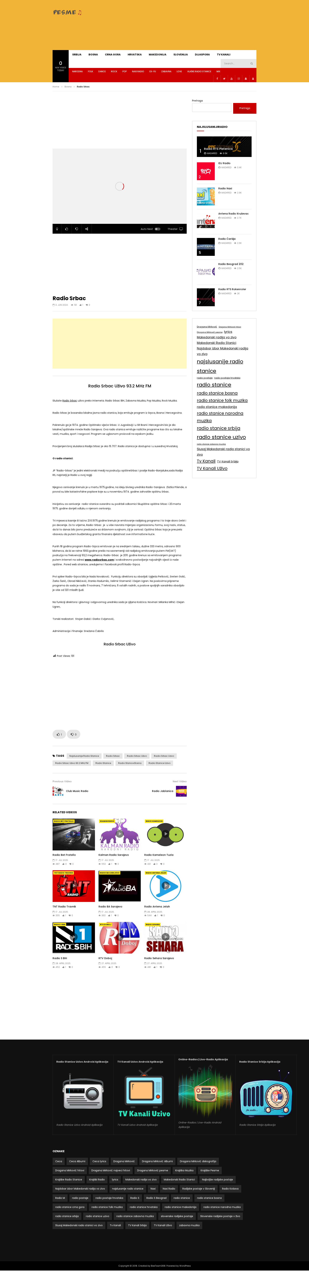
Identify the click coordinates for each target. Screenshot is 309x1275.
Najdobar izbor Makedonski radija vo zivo (222, 351)
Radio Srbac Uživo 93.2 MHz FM (71, 763)
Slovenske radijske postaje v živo (220, 1216)
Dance (102, 71)
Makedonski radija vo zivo (216, 337)
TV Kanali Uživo (212, 468)
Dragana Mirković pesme (209, 332)
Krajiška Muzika (184, 1170)
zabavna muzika (189, 1225)
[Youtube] (231, 78)
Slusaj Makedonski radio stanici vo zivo (223, 452)
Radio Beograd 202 (231, 264)
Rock (114, 71)
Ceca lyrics (99, 1161)
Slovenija (180, 54)
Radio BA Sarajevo (109, 873)
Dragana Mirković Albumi (157, 1161)
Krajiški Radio (97, 1179)
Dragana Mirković (207, 326)
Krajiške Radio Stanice (68, 1179)
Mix (218, 71)
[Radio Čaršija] (206, 247)
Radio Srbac (69, 400)
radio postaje (205, 377)
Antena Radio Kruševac (233, 213)
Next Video (180, 781)
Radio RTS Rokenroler (232, 289)
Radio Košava (230, 1188)
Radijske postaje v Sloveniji (198, 1188)
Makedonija (157, 54)
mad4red (212, 153)
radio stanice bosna (129, 763)
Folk (90, 71)
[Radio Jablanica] (181, 791)
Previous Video (62, 781)
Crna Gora (113, 54)
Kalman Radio (107, 821)
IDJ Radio (224, 163)
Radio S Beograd (156, 1198)
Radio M (60, 1198)
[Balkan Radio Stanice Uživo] (68, 12)
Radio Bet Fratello (64, 821)
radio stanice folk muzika (222, 400)
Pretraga (197, 100)
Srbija (76, 54)
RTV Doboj (105, 924)
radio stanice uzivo (159, 763)
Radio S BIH (59, 924)
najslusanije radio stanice (84, 755)
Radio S (134, 1198)
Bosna (93, 54)
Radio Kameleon (154, 821)
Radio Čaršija (227, 239)
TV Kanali (223, 54)
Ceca (58, 1161)
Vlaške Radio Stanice (199, 71)
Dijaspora (202, 54)
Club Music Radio (77, 791)
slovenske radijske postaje (177, 1216)
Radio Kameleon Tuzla (158, 855)
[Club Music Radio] (58, 791)
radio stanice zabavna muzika (211, 444)
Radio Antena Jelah (156, 873)
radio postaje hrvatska (227, 377)
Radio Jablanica (162, 791)
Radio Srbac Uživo (137, 755)
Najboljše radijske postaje (217, 1179)
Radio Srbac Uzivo (164, 755)
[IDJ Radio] (206, 171)
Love (179, 71)
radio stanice (103, 763)
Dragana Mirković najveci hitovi (110, 1170)
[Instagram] (238, 78)
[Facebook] (217, 78)
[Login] (252, 78)
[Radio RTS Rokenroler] (206, 297)
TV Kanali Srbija (227, 461)
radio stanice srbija (218, 428)
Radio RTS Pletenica (218, 149)
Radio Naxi (225, 188)
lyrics (228, 331)
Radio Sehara (153, 924)
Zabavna (166, 71)
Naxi (153, 1188)
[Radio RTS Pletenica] (224, 146)
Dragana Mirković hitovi (230, 327)
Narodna (77, 71)
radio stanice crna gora (69, 1207)
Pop (124, 71)
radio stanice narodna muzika (220, 417)
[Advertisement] (191, 25)
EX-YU (152, 71)
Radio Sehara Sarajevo (159, 958)
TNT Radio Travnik (63, 873)
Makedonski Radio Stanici (216, 343)
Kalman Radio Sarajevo (114, 855)
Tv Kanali (206, 461)
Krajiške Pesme (210, 1170)
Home (56, 86)
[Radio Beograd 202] (206, 272)
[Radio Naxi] (206, 196)
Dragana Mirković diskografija (198, 1161)
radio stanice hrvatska (144, 1207)
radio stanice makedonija (217, 407)
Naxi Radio (138, 71)
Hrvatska (135, 54)
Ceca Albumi (77, 1161)
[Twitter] (224, 78)
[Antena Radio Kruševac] (206, 222)
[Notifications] (245, 78)
